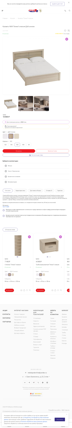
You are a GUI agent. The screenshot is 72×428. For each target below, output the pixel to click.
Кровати (64, 317)
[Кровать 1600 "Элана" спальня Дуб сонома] (36, 66)
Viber (38, 382)
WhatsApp (43, 382)
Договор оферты (19, 333)
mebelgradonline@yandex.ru (37, 373)
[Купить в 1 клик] (24, 290)
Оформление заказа (20, 317)
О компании (37, 318)
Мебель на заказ (19, 325)
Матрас (10, 166)
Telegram (29, 382)
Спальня (52, 323)
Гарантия (59, 190)
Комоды (64, 343)
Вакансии (36, 323)
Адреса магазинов (38, 326)
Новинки (52, 358)
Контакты (6, 314)
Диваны (64, 314)
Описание (7, 190)
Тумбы (64, 332)
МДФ (7, 206)
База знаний (37, 342)
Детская (52, 326)
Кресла (64, 340)
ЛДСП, (4, 206)
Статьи (35, 334)
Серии (52, 318)
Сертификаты (37, 339)
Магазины (6, 318)
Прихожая (53, 329)
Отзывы (35, 336)
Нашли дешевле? (12, 126)
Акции (5, 310)
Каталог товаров (19, 314)
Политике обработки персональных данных (34, 421)
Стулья (64, 338)
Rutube (34, 382)
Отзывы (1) (49, 190)
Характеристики (20, 190)
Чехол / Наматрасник (14, 171)
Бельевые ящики (12, 182)
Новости (36, 321)
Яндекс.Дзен (47, 382)
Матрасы (65, 324)
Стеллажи (65, 330)
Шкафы (64, 327)
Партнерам (7, 322)
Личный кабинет (19, 330)
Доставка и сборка (35, 190)
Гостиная (53, 321)
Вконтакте (25, 382)
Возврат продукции (20, 328)
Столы (64, 335)
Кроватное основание (14, 176)
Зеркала (52, 355)
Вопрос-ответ (37, 344)
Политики (36, 350)
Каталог (65, 310)
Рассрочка (17, 319)
